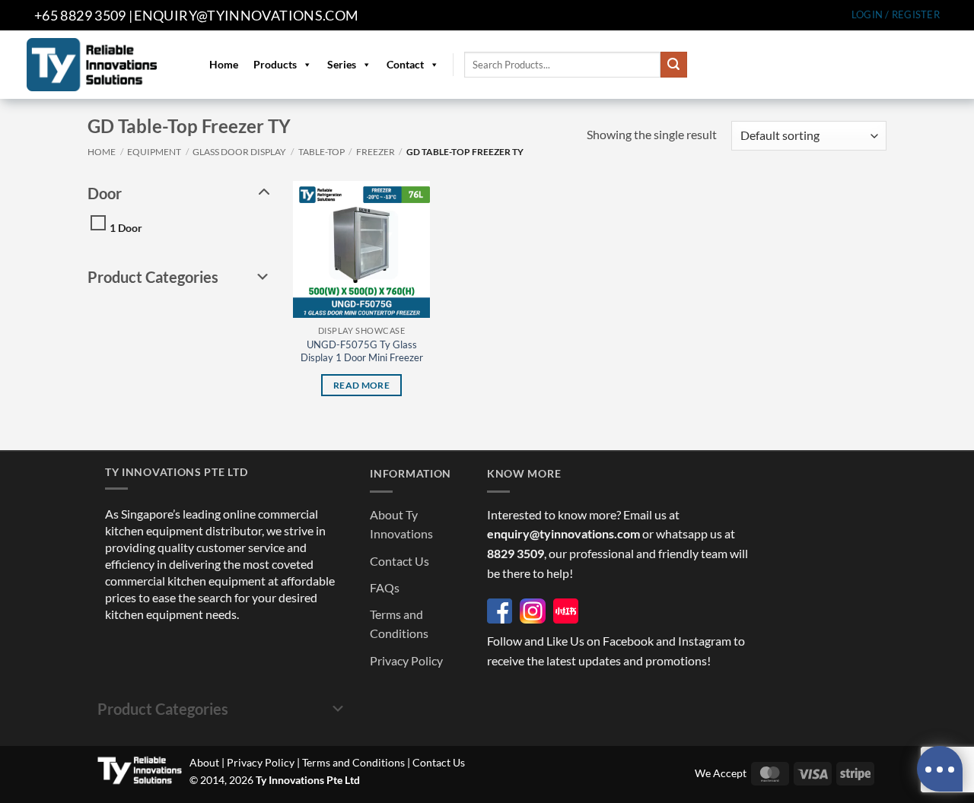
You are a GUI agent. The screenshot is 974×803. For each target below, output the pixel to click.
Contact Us (399, 561)
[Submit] (673, 65)
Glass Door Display (239, 151)
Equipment (154, 151)
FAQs (384, 587)
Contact (405, 64)
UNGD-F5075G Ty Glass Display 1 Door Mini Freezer (362, 350)
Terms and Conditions (353, 762)
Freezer (375, 151)
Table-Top (321, 151)
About (204, 762)
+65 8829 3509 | (83, 15)
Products (275, 64)
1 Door (126, 227)
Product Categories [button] (153, 277)
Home (223, 64)
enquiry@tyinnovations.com (246, 15)
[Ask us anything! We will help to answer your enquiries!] (940, 769)
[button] (895, 15)
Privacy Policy (406, 660)
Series (341, 64)
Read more (361, 385)
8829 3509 (515, 553)
